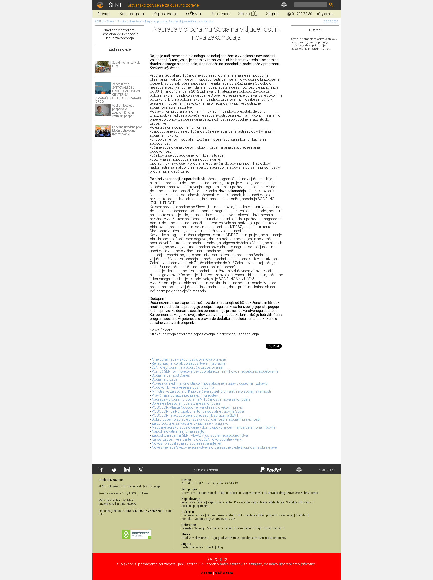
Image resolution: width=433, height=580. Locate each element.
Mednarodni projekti (220, 528)
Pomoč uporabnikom (243, 538)
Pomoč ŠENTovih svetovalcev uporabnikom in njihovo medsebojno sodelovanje (215, 371)
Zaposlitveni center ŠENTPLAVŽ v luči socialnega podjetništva (200, 435)
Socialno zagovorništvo (246, 493)
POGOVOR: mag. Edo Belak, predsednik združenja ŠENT (195, 415)
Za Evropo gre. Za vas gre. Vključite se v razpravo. (190, 423)
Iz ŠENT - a (202, 483)
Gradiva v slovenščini (130, 21)
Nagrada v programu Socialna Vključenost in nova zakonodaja (179, 21)
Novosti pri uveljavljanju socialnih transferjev (187, 443)
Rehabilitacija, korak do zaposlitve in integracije (188, 363)
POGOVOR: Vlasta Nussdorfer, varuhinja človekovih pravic (197, 407)
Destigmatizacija (192, 547)
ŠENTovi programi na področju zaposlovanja (187, 367)
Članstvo (301, 515)
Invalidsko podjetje (193, 502)
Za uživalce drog (274, 493)
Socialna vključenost (299, 502)
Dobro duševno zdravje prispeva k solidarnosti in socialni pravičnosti (206, 419)
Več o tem (224, 573)
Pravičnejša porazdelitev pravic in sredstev (185, 395)
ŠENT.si (99, 21)
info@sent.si (324, 14)
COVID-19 (231, 483)
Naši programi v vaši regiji (276, 515)
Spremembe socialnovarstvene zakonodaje (186, 403)
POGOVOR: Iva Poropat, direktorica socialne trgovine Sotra (198, 411)
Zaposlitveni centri (220, 502)
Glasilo (209, 547)
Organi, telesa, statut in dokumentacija (232, 515)
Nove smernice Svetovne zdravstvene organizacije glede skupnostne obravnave (214, 447)
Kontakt (186, 519)
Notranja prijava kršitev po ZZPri (215, 519)
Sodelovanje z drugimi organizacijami (259, 528)
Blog (220, 547)
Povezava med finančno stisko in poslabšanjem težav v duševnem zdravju (210, 383)
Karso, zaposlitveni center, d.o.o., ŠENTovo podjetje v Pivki (197, 439)
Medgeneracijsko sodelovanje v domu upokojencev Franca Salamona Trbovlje (213, 427)
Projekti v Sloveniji (193, 528)
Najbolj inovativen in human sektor (179, 431)
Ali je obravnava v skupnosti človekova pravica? (189, 359)
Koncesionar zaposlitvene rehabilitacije (259, 502)
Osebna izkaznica (192, 515)
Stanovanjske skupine (215, 493)
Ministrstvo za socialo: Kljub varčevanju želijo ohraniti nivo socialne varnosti (211, 391)
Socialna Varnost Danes (171, 375)
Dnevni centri (189, 493)
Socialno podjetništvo (195, 506)
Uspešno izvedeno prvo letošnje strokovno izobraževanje (127, 130)
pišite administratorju (206, 470)
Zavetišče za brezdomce (302, 493)
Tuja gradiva (219, 538)
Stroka (110, 21)
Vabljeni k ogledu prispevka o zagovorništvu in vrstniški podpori (123, 111)
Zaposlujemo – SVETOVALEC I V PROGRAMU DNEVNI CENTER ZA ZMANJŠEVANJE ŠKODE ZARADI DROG (118, 92)
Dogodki (217, 483)
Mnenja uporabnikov (272, 538)
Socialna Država (164, 379)
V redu (206, 573)
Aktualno (187, 483)
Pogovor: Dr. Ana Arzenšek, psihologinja (183, 387)
